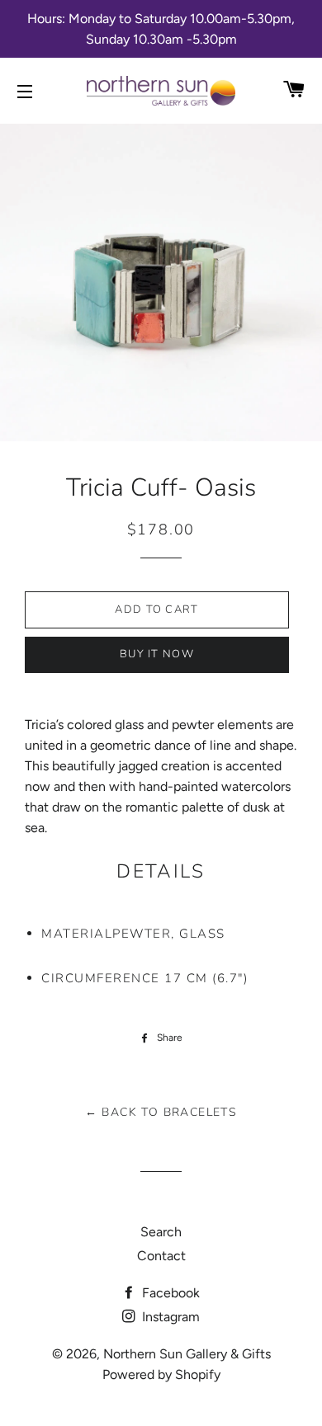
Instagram (169, 1317)
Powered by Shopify (161, 1374)
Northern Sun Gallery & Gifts (187, 1354)
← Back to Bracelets (161, 1112)
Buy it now (157, 654)
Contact (161, 1256)
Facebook (169, 1293)
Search (161, 1232)
